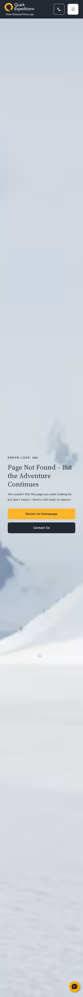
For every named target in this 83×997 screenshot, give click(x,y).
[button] (74, 986)
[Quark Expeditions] (20, 9)
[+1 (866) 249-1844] (59, 9)
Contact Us (41, 528)
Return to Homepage (41, 514)
